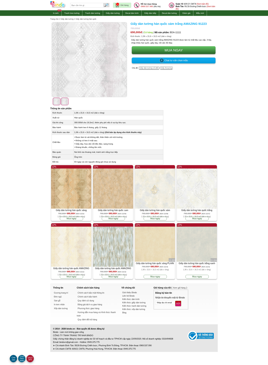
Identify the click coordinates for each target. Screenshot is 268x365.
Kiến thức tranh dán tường (134, 306)
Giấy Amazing (166, 68)
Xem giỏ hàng (179, 288)
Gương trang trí (61, 293)
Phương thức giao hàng (88, 308)
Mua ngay (71, 218)
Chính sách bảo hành (87, 296)
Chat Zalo (13, 358)
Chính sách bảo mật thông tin (91, 293)
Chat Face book (22, 359)
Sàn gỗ (57, 300)
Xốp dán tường (61, 308)
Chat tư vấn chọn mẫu (174, 60)
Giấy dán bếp (150, 13)
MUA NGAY (174, 50)
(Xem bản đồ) (203, 4)
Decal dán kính (132, 13)
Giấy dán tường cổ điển (149, 68)
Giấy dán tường (113, 13)
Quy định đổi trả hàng (87, 319)
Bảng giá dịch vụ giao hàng (90, 304)
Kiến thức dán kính (130, 299)
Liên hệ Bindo (128, 296)
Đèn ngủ (58, 296)
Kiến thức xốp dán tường (133, 309)
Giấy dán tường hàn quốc (86, 19)
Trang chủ (54, 19)
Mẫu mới (200, 13)
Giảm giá (186, 13)
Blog (124, 312)
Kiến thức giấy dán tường (133, 302)
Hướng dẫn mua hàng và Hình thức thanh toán (96, 314)
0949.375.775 (93, 342)
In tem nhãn (59, 304)
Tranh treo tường (71, 13)
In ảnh (56, 13)
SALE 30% (30, 358)
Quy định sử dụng (86, 300)
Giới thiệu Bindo (129, 292)
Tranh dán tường (92, 13)
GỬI (178, 303)
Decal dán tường (169, 13)
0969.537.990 (147, 6)
